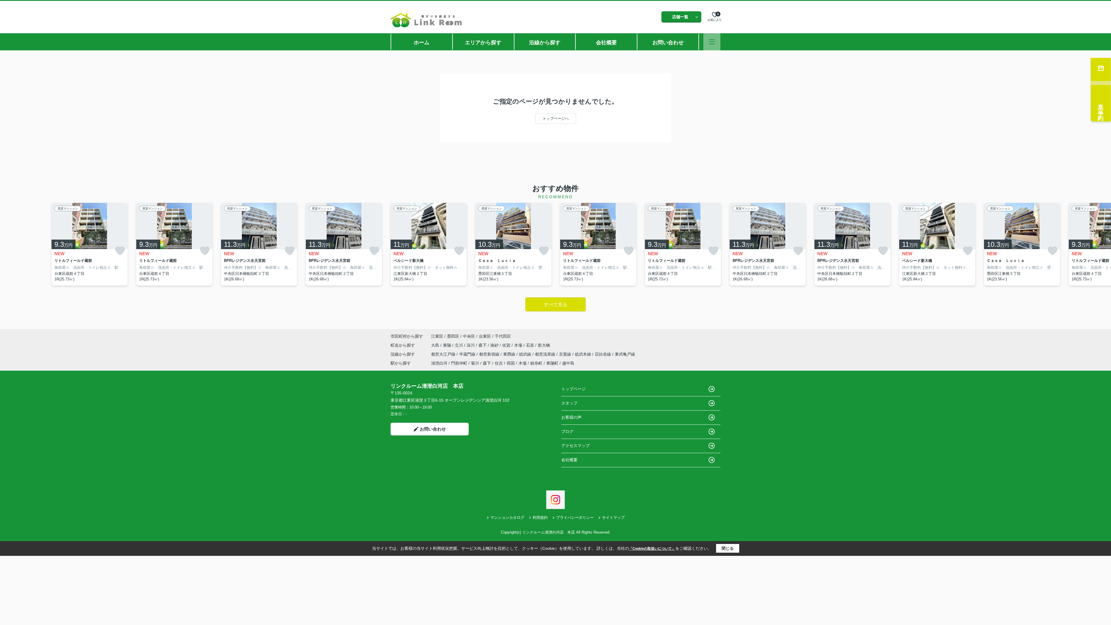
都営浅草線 (545, 354)
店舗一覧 (680, 16)
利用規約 (540, 517)
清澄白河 (439, 363)
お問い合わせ (668, 42)
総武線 (525, 354)
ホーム (421, 42)
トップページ (573, 389)
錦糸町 (536, 363)
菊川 (475, 363)
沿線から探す (544, 42)
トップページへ (555, 118)
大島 (435, 345)
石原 (530, 345)
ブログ (567, 431)
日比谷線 (603, 354)
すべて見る (555, 304)
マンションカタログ (507, 517)
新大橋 (544, 345)
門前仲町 (459, 363)
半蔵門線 (468, 354)
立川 (459, 345)
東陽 (447, 345)
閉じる (728, 548)
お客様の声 (571, 417)
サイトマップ (613, 517)
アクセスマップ (575, 445)
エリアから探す (483, 42)
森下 (483, 345)
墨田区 (453, 336)
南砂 (495, 345)
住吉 (499, 363)
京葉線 (565, 354)
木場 (518, 345)
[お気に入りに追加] (120, 250)
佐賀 (507, 345)
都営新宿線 (490, 354)
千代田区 (503, 336)
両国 (511, 363)
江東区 (437, 336)
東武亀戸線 (625, 354)
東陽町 (552, 363)
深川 (471, 345)
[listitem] (428, 244)
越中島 (568, 363)
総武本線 (583, 354)
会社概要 (606, 42)
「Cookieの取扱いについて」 (652, 549)
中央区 (469, 336)
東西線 (509, 354)
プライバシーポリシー (575, 517)
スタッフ (569, 403)
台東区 (485, 336)
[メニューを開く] (712, 41)
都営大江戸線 (444, 354)
